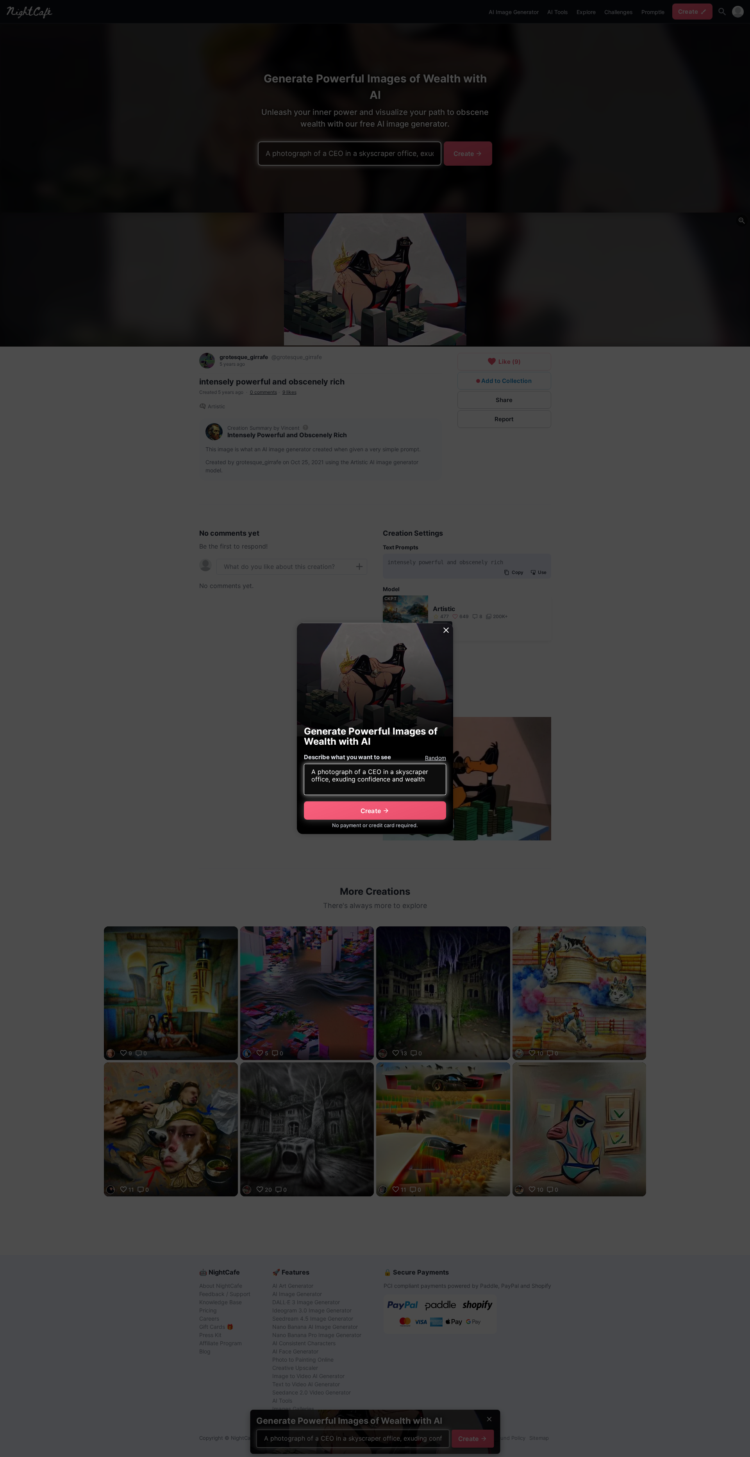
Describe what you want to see (347, 757)
